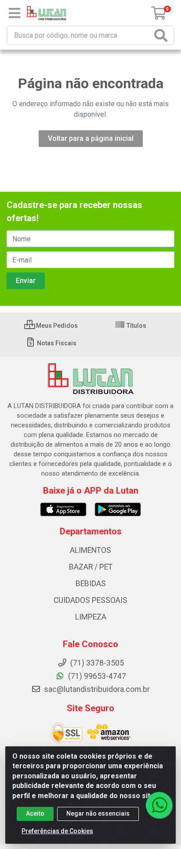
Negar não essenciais (98, 813)
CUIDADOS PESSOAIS (90, 600)
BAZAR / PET (90, 566)
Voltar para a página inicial (91, 138)
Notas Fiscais (56, 343)
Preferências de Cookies (57, 831)
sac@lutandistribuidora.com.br (96, 689)
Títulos (135, 325)
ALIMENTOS (90, 550)
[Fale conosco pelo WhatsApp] (159, 805)
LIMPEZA (90, 617)
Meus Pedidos (56, 325)
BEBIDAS (91, 583)
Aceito (35, 813)
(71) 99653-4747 (96, 676)
